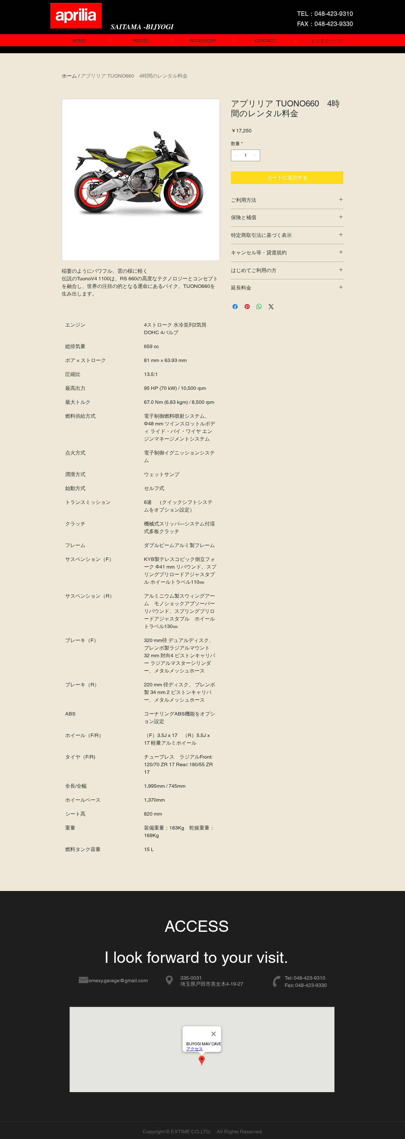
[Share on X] (271, 306)
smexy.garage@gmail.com (118, 980)
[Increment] (255, 155)
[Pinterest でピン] (247, 306)
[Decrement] (236, 155)
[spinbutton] (245, 155)
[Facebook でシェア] (235, 306)
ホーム (69, 76)
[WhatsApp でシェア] (259, 306)
